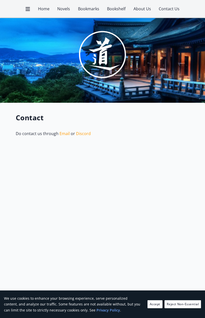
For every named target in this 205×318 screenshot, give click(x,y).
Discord (83, 133)
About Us (142, 9)
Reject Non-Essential (183, 304)
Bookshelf (116, 9)
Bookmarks (88, 9)
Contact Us (169, 9)
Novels (63, 9)
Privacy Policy (108, 310)
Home (44, 9)
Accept (155, 304)
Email (65, 133)
